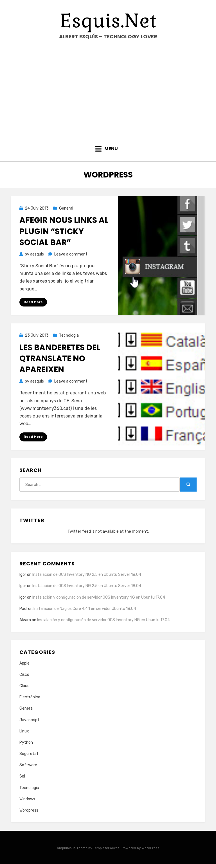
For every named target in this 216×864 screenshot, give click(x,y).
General (66, 208)
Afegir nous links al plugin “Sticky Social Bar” (64, 231)
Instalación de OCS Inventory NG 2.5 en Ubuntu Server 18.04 (86, 574)
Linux (24, 731)
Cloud (24, 685)
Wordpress (28, 810)
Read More (33, 302)
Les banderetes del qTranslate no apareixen (59, 358)
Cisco (24, 674)
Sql (22, 776)
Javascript (29, 720)
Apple (24, 663)
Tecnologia (69, 335)
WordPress (150, 848)
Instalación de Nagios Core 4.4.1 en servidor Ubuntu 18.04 (84, 608)
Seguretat (29, 753)
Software (28, 765)
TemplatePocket (106, 848)
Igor (22, 597)
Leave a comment (70, 254)
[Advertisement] (108, 87)
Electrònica (29, 697)
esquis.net (108, 20)
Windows (27, 799)
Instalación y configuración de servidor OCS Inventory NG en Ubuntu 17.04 (98, 597)
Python (26, 742)
